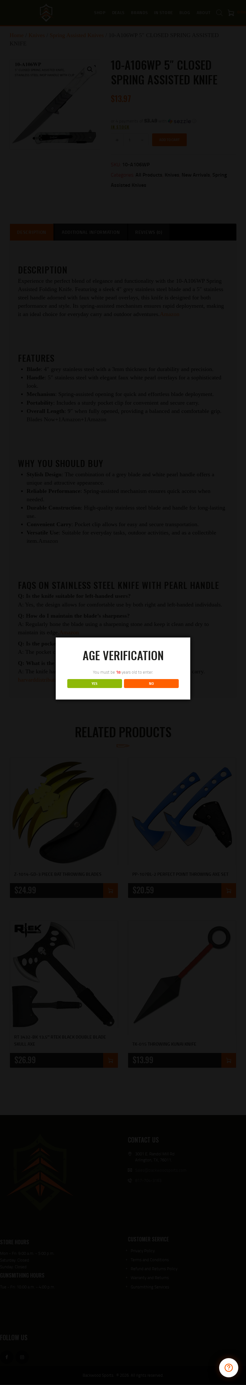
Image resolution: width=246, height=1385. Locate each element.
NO (151, 683)
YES (94, 683)
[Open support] (228, 1367)
